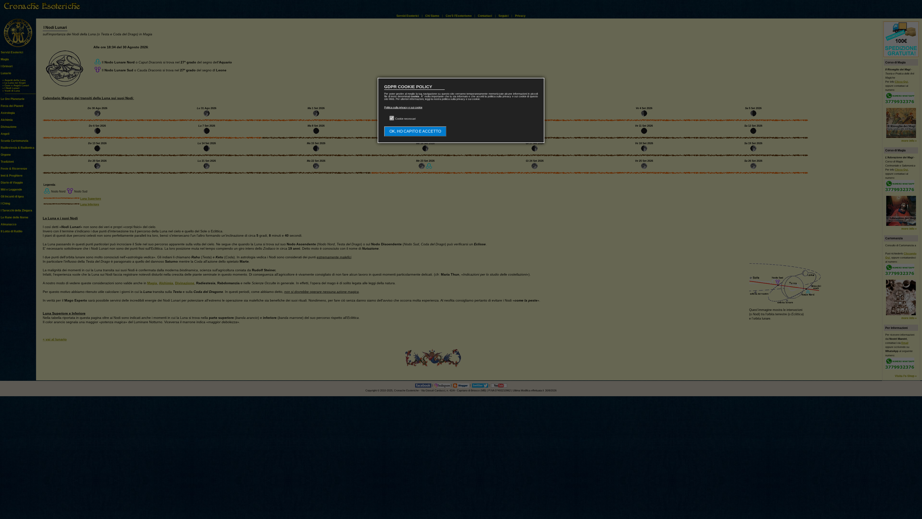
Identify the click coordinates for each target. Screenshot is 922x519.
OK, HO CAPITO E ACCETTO (415, 131)
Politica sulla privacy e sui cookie (403, 107)
